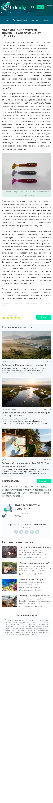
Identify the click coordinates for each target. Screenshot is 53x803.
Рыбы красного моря (31, 579)
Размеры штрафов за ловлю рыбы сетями (35, 595)
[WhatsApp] (32, 532)
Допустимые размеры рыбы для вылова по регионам (35, 563)
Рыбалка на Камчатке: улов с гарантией (24, 365)
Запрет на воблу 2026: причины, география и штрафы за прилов (26, 414)
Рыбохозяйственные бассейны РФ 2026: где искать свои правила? (26, 464)
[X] (27, 532)
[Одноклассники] (21, 532)
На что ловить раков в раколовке (35, 547)
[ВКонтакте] (16, 532)
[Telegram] (37, 532)
